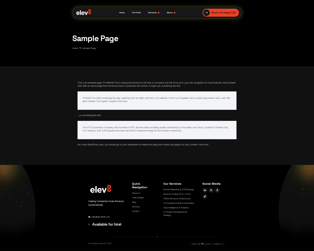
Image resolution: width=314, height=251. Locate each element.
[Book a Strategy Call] (221, 13)
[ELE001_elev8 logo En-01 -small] (100, 189)
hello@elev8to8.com (101, 217)
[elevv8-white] (83, 12)
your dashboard (130, 144)
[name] (205, 190)
